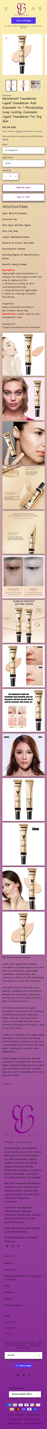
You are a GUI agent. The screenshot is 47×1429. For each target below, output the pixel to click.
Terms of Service (14, 1305)
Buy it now (23, 197)
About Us (9, 1293)
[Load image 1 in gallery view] (11, 85)
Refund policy (33, 1415)
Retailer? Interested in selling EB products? (23, 1278)
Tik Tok (8, 1334)
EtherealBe (19, 1415)
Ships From (7, 158)
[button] (6, 8)
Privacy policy (16, 1419)
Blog (7, 1286)
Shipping (19, 131)
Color (4, 144)
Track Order (11, 1270)
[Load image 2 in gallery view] (23, 85)
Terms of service (32, 1419)
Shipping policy (14, 1423)
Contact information (33, 1423)
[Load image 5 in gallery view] (35, 85)
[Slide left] (2, 86)
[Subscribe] (39, 1355)
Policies (9, 1299)
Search (8, 1263)
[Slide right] (44, 86)
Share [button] (8, 1084)
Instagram (11, 1328)
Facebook (10, 1322)
